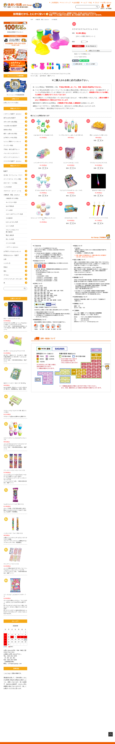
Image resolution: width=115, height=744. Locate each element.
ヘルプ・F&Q (87, 2)
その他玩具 (54, 19)
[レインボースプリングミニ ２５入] (43, 153)
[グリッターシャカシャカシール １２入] (15, 461)
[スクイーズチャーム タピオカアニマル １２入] (15, 428)
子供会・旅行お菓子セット (12, 149)
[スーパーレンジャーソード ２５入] (98, 208)
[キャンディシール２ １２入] (15, 554)
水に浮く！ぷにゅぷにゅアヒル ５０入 (14, 350)
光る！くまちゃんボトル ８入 (12, 318)
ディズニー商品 (8, 145)
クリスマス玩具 (10, 243)
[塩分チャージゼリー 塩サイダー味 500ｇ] (15, 374)
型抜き (6, 267)
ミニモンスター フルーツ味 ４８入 (13, 533)
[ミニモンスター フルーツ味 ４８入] (15, 524)
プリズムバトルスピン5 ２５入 (98, 162)
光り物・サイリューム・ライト (13, 175)
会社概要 (76, 2)
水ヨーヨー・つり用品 (10, 183)
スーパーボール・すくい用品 (12, 179)
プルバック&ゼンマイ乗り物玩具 (12, 231)
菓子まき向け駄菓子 (10, 118)
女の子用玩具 (10, 206)
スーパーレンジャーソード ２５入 (98, 218)
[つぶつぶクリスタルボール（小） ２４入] (71, 181)
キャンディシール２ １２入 (11, 563)
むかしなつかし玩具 (12, 222)
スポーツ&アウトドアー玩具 (14, 214)
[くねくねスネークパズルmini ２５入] (43, 126)
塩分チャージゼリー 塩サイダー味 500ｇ (15, 383)
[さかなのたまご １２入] (71, 208)
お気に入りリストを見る (11, 102)
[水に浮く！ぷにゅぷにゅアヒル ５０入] (15, 341)
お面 (5, 259)
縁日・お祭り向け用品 (10, 133)
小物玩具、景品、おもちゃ (42, 19)
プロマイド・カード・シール (12, 191)
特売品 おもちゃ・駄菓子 (11, 255)
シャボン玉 (7, 263)
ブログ (97, 2)
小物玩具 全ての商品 (12, 198)
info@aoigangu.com (14, 663)
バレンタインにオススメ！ (12, 153)
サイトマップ (66, 2)
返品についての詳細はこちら (82, 54)
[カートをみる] (108, 6)
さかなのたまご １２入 (71, 218)
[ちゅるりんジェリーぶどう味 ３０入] (15, 495)
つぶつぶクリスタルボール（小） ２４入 (71, 190)
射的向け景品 (8, 129)
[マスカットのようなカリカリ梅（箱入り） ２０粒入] (15, 401)
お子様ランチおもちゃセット (12, 251)
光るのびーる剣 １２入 (98, 190)
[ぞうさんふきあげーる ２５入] (43, 181)
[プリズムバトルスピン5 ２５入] (98, 153)
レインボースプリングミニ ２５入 (43, 162)
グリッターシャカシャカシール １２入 (14, 470)
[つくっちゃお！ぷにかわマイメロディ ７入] (15, 585)
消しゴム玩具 (10, 239)
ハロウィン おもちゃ (12, 247)
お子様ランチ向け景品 (10, 137)
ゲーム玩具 (9, 210)
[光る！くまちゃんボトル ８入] (15, 309)
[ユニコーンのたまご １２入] (71, 153)
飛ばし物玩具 (10, 235)
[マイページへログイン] (102, 6)
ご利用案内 (55, 2)
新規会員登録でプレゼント (15, 32)
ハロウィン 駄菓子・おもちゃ (12, 114)
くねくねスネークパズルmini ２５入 (43, 135)
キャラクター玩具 (11, 202)
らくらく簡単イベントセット (12, 141)
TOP (32, 19)
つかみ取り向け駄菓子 (10, 126)
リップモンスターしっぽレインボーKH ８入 (71, 135)
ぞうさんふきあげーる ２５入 (43, 190)
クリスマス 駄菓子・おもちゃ (12, 161)
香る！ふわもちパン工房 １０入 (98, 135)
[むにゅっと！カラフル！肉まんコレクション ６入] (43, 208)
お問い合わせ (106, 2)
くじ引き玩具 (8, 187)
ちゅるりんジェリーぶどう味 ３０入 (14, 504)
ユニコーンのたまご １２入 (71, 162)
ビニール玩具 (10, 226)
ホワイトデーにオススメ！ (12, 157)
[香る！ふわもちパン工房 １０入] (98, 126)
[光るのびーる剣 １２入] (98, 181)
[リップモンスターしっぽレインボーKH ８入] (71, 126)
